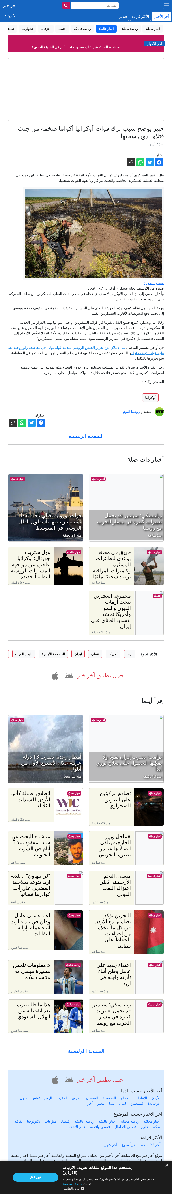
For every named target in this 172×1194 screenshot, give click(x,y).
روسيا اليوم (131, 411)
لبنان (122, 1103)
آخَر (90, 1103)
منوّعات (50, 1121)
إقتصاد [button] (62, 28)
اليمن (48, 1097)
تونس (36, 1097)
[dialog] (86, 1177)
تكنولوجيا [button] (27, 28)
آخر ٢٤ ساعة (150, 1144)
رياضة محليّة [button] (129, 28)
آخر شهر (111, 1144)
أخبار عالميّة (98, 479)
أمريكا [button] (113, 653)
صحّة (156, 1126)
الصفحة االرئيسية (86, 1051)
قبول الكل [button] (35, 1177)
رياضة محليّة (130, 1121)
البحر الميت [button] (23, 653)
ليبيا (111, 1103)
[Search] (66, 5)
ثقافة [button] (10, 28)
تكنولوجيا (33, 1121)
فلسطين (137, 1103)
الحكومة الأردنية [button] (53, 653)
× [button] (167, 1165)
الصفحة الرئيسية (86, 435)
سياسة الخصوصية (72, 1184)
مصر (100, 1103)
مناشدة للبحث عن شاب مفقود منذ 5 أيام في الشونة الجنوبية (76, 40)
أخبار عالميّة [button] (106, 28)
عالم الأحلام (77, 1126)
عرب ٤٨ (154, 1103)
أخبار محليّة (17, 720)
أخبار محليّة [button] (152, 28)
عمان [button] (95, 653)
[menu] (166, 5)
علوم (144, 1126)
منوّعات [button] (46, 28)
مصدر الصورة (154, 282)
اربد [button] (129, 653)
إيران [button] (78, 653)
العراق (77, 1097)
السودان (92, 1097)
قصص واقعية (100, 1126)
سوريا (23, 1097)
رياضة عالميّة (73, 965)
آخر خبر (10, 5)
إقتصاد (157, 596)
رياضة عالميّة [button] (82, 28)
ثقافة (18, 1121)
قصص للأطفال (125, 1126)
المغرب (62, 1097)
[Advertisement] (86, 89)
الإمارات (141, 1097)
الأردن (155, 1097)
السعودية (109, 1097)
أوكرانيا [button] (150, 397)
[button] (68, 675)
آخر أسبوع (129, 1144)
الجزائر (125, 1097)
